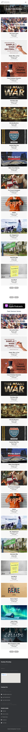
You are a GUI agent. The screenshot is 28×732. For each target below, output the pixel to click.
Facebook (4, 719)
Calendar (4, 711)
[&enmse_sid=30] (14, 204)
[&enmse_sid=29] (14, 226)
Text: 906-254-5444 (6, 700)
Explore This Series (14, 37)
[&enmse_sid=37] (14, 47)
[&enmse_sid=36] (14, 69)
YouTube (4, 722)
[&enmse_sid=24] (14, 635)
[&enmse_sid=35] (14, 92)
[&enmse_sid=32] (14, 159)
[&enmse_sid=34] (14, 114)
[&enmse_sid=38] (14, 25)
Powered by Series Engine (14, 291)
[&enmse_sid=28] (14, 249)
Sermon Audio (5, 713)
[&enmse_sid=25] (14, 613)
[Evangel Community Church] (6, 2)
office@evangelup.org (6, 694)
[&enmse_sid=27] (14, 271)
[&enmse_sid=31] (14, 181)
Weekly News (5, 716)
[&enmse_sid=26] (14, 590)
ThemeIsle (18, 728)
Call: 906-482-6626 (6, 697)
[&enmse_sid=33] (14, 137)
